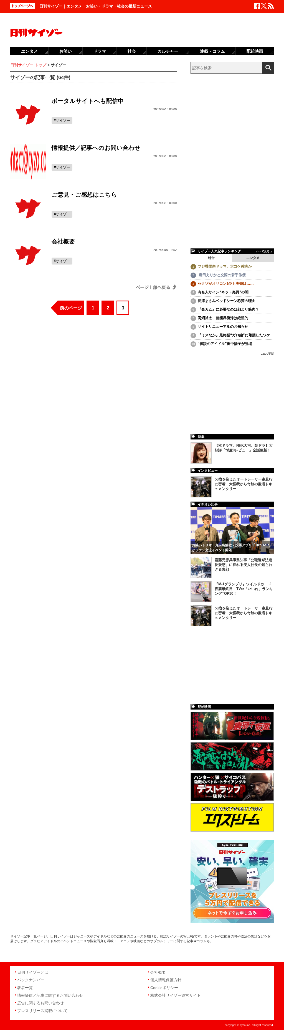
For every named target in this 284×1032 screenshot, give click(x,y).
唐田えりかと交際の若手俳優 (222, 275)
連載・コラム (212, 51)
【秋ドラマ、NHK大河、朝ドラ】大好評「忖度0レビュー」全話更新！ (244, 447)
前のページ (71, 308)
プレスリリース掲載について (42, 1010)
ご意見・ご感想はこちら (84, 194)
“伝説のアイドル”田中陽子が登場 (225, 344)
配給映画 (255, 51)
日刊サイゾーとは (32, 972)
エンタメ (253, 258)
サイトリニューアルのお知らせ (223, 326)
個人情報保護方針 (165, 980)
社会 (132, 51)
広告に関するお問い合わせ (40, 1003)
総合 (211, 258)
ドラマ (99, 51)
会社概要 (63, 241)
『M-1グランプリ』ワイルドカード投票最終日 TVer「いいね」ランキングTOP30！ (244, 589)
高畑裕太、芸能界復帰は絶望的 (223, 318)
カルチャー (168, 51)
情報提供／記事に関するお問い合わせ (50, 995)
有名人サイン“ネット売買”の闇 (223, 292)
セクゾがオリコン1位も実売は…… (226, 283)
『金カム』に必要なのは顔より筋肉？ (228, 309)
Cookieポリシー (164, 987)
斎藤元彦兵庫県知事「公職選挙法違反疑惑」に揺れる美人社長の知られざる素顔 (243, 564)
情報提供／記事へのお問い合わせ (96, 147)
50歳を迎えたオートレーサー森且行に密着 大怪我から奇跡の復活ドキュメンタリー (244, 484)
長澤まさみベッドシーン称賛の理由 (226, 301)
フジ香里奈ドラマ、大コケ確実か (225, 266)
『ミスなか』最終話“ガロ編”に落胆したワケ (234, 335)
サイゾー (63, 120)
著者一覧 (25, 987)
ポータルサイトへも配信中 (88, 101)
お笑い (65, 51)
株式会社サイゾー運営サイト (175, 995)
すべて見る (263, 251)
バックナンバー (30, 980)
